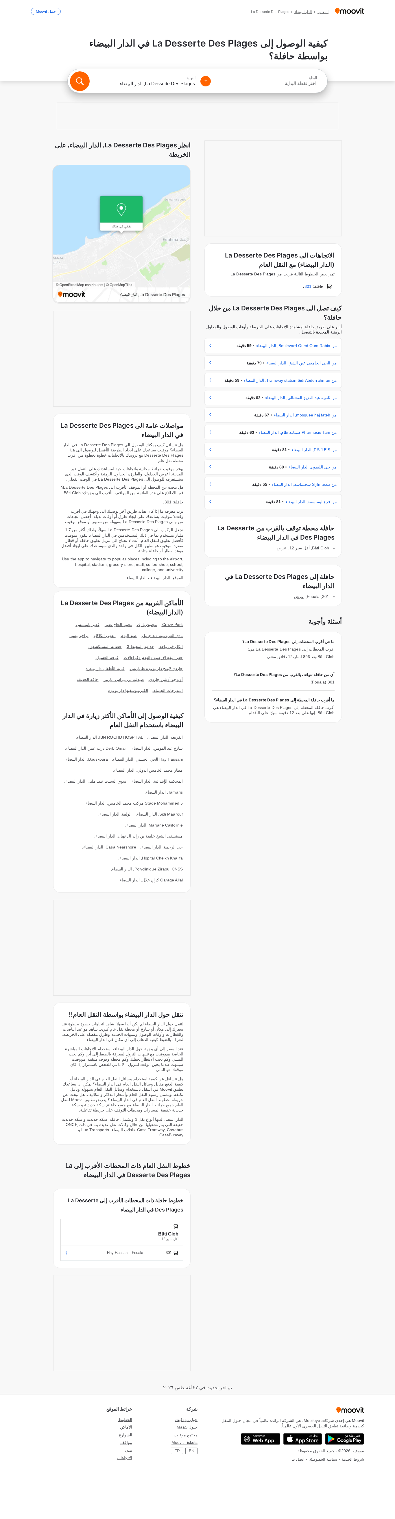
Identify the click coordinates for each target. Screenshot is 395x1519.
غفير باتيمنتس (87, 624)
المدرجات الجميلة (168, 690)
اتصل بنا (297, 1459)
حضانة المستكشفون (104, 646)
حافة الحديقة (87, 679)
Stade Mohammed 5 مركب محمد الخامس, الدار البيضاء (134, 803)
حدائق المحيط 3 (140, 646)
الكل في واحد (171, 646)
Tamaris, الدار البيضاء (164, 792)
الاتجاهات (124, 1457)
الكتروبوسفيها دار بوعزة (128, 690)
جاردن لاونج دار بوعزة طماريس (156, 668)
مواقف (126, 1442)
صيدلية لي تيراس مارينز (124, 679)
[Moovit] (349, 11)
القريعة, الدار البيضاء (165, 737)
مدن (128, 1450)
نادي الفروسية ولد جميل (162, 635)
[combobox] (266, 83)
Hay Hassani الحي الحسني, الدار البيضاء (148, 759)
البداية (313, 77)
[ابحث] (80, 81)
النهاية (191, 77)
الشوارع (125, 1435)
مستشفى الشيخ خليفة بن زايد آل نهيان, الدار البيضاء (139, 836)
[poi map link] (121, 234)
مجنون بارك (147, 624)
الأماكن (126, 1427)
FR (177, 1450)
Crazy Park (172, 624)
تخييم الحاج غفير (118, 624)
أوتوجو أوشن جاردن (166, 679)
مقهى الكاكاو (104, 635)
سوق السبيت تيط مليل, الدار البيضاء (95, 781)
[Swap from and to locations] (205, 81)
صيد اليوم (129, 635)
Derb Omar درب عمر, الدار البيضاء (96, 748)
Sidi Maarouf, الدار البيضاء (160, 814)
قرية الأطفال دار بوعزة (105, 668)
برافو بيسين (78, 635)
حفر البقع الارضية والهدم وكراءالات (153, 657)
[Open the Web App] (260, 1439)
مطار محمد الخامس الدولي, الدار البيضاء (148, 770)
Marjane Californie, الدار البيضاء (154, 825)
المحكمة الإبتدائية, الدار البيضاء (157, 781)
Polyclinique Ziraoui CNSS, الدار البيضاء (147, 869)
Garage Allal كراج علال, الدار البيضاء (151, 880)
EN (191, 1450)
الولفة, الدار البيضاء (115, 814)
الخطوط (125, 1419)
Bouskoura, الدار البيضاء (87, 759)
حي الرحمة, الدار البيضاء (162, 847)
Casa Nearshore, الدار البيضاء (109, 847)
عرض (281, 548)
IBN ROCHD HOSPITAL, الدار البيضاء (110, 737)
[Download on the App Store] (302, 1439)
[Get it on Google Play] (344, 1439)
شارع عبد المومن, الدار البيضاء (157, 748)
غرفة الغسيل (107, 657)
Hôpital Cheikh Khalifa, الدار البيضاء (151, 858)
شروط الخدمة (353, 1459)
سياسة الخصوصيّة (323, 1459)
